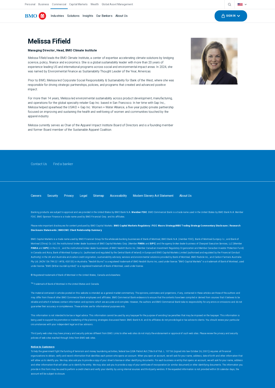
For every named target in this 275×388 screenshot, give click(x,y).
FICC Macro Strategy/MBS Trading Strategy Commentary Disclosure (190, 225)
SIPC (152, 243)
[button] (231, 16)
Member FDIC (139, 212)
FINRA (141, 243)
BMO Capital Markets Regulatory (132, 225)
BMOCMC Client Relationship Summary (80, 230)
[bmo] (35, 16)
